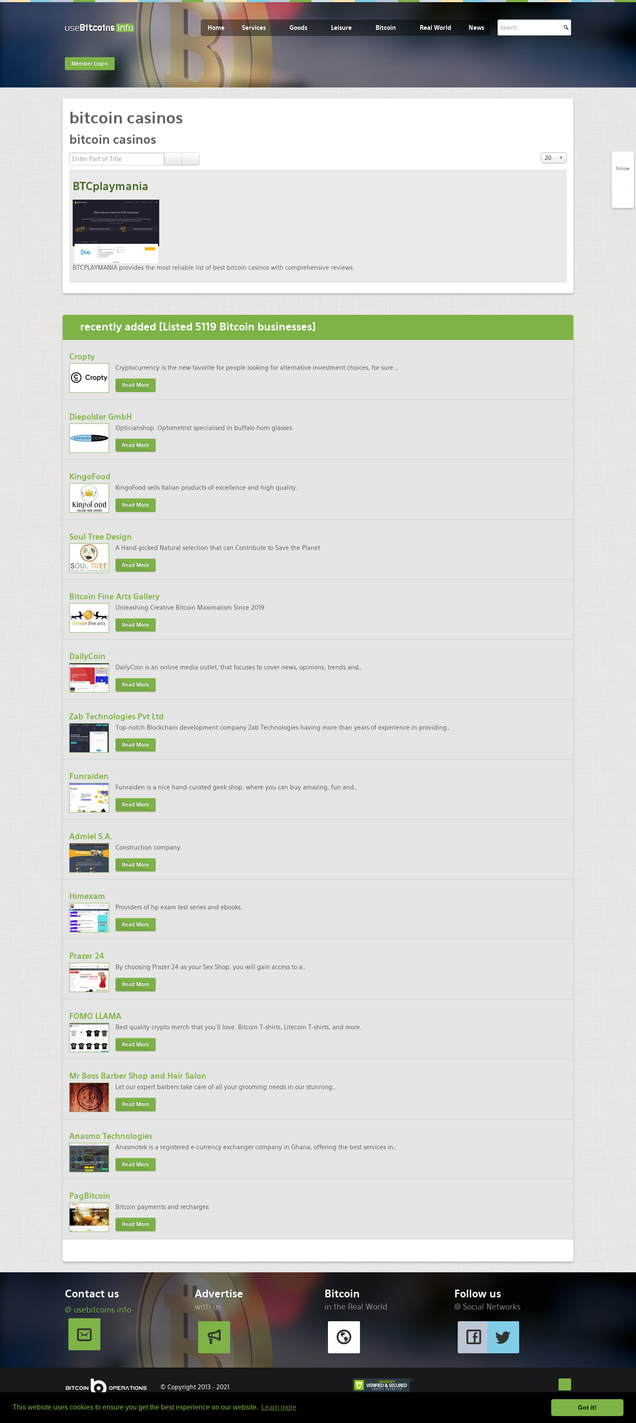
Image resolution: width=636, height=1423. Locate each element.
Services (254, 27)
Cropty (82, 356)
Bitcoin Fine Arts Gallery (114, 596)
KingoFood (90, 476)
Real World (435, 27)
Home (216, 27)
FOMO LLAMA (95, 1016)
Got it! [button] (587, 1407)
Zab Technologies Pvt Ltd (116, 716)
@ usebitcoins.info (98, 1309)
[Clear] (190, 158)
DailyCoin (87, 656)
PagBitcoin (89, 1195)
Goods (298, 27)
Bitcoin (386, 27)
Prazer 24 (86, 956)
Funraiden (89, 776)
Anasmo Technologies (110, 1136)
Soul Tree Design (100, 536)
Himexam (87, 896)
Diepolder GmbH (100, 416)
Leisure (341, 27)
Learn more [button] (278, 1407)
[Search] (173, 158)
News (476, 27)
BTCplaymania (110, 186)
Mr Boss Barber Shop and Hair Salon (137, 1075)
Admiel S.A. (90, 836)
